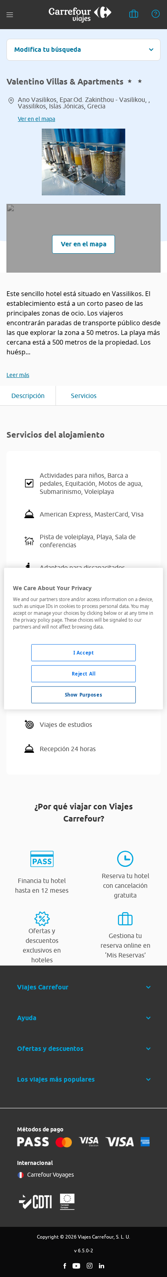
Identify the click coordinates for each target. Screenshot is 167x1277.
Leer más (17, 375)
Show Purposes (83, 695)
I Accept (83, 653)
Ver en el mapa (36, 119)
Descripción (28, 395)
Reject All (84, 674)
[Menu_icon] (9, 15)
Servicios (83, 395)
